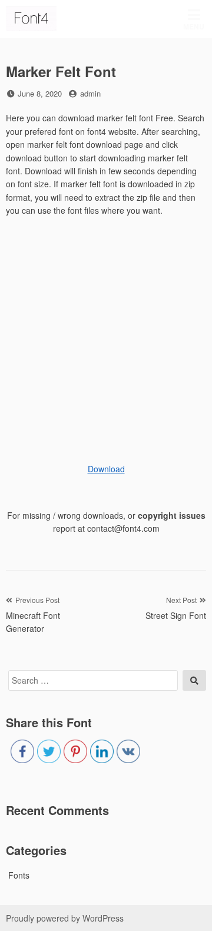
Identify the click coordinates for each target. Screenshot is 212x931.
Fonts (18, 875)
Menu (193, 26)
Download (106, 469)
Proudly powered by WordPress (65, 918)
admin (90, 93)
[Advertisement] (106, 335)
